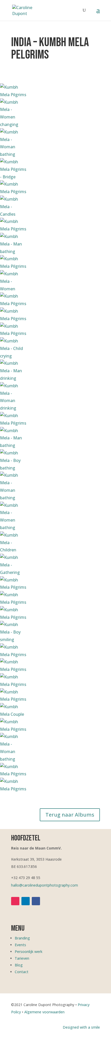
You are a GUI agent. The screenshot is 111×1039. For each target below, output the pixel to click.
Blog (19, 965)
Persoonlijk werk (28, 951)
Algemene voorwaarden (44, 1011)
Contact (21, 971)
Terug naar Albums (69, 814)
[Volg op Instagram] (15, 901)
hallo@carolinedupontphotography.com (44, 885)
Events (20, 944)
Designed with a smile (81, 1027)
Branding (22, 938)
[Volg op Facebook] (36, 901)
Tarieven (22, 958)
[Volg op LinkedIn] (25, 901)
